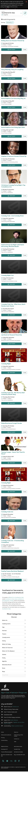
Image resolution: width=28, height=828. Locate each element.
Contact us (16, 738)
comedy (11, 600)
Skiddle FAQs (17, 749)
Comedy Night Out (7, 275)
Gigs (2, 692)
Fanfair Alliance (14, 720)
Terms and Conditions (6, 734)
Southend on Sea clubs (11, 599)
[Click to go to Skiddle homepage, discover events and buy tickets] (5, 687)
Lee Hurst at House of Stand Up (11, 335)
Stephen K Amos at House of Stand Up (13, 156)
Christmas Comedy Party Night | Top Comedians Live (13, 186)
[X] (3, 761)
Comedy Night (6, 364)
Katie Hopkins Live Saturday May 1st (13, 98)
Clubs (8, 692)
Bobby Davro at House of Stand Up (12, 40)
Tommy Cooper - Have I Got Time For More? (13, 453)
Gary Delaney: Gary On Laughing (12, 69)
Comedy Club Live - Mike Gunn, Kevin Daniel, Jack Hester (13, 305)
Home (2, 732)
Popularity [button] (9, 22)
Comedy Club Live (7, 512)
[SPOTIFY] (7, 761)
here (8, 6)
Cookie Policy (4, 740)
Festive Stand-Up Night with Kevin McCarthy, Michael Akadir (12, 245)
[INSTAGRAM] (15, 761)
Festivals (14, 692)
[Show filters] (25, 13)
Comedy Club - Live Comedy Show (12, 216)
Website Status (4, 746)
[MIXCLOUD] (11, 761)
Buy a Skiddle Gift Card (19, 754)
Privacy (3, 737)
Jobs (15, 741)
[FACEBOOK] (19, 761)
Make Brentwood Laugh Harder (11, 423)
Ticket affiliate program (6, 752)
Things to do (23, 692)
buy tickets (12, 49)
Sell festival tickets (18, 752)
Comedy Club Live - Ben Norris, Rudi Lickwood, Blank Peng (13, 393)
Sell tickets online (18, 746)
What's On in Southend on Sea (16, 597)
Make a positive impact (17, 726)
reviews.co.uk (15, 706)
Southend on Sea (6, 609)
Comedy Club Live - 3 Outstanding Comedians (12, 541)
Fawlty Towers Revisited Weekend (12, 571)
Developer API (4, 749)
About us (16, 732)
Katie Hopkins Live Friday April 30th (13, 127)
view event (12, 195)
